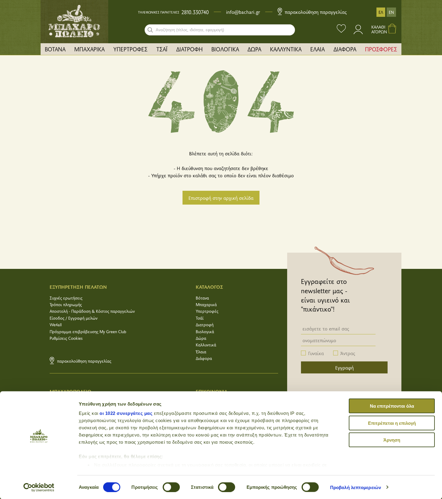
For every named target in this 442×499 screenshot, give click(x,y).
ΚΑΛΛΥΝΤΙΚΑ (286, 49)
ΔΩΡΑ (254, 49)
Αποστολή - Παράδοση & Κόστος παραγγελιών (92, 311)
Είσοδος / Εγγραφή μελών (73, 318)
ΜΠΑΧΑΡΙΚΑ (89, 49)
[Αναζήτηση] (150, 29)
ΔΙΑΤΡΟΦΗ (189, 49)
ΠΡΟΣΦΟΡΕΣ (381, 49)
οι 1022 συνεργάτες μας (126, 413)
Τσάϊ (200, 318)
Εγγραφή (344, 367)
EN (391, 12)
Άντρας (347, 353)
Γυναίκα (316, 353)
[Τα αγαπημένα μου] (341, 29)
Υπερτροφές (207, 311)
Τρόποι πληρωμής (66, 304)
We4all (56, 324)
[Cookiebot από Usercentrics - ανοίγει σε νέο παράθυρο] (39, 487)
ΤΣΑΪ (161, 49)
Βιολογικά (205, 331)
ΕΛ (381, 12)
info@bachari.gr (243, 11)
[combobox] (220, 29)
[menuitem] (55, 49)
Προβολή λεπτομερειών (355, 487)
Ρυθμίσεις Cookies (66, 338)
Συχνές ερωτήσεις (66, 298)
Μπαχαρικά (206, 304)
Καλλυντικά (206, 345)
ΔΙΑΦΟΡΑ (344, 49)
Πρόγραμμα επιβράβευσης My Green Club (88, 331)
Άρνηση (391, 440)
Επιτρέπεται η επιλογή (392, 422)
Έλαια (201, 351)
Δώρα (201, 338)
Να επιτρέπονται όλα (392, 406)
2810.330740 (195, 12)
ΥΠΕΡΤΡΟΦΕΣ (130, 49)
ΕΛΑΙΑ (317, 49)
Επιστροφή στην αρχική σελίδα (221, 197)
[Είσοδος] (358, 32)
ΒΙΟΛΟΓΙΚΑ (225, 49)
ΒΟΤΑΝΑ (55, 49)
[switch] (171, 487)
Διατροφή (204, 324)
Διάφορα (204, 358)
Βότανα (202, 298)
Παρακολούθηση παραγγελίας (315, 11)
